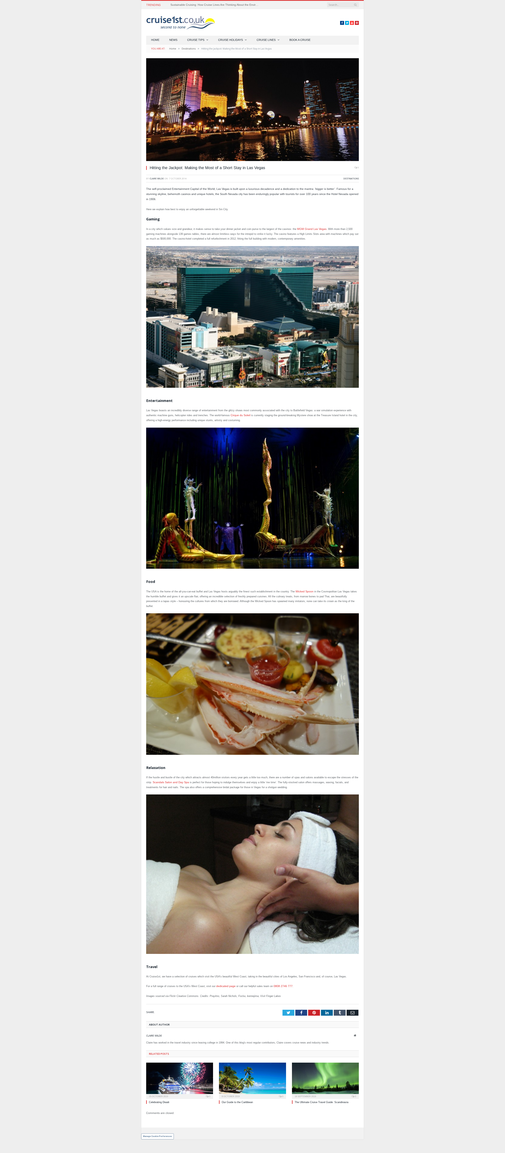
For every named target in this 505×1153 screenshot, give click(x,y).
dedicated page (225, 984)
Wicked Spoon (304, 590)
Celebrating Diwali (159, 1100)
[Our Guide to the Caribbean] (252, 1078)
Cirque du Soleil (240, 414)
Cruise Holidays (230, 39)
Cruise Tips (195, 39)
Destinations (351, 178)
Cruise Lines (266, 39)
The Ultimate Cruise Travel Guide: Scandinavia (321, 1100)
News (173, 39)
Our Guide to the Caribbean (237, 1100)
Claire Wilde (157, 178)
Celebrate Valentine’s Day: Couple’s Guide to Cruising (204, 4)
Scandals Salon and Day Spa (169, 781)
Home (155, 39)
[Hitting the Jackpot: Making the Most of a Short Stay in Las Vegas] (252, 110)
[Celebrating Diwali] (179, 1078)
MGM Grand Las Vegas (310, 228)
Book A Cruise (299, 39)
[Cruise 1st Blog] (180, 22)
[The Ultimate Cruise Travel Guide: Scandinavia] (325, 1078)
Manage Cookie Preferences (157, 1134)
